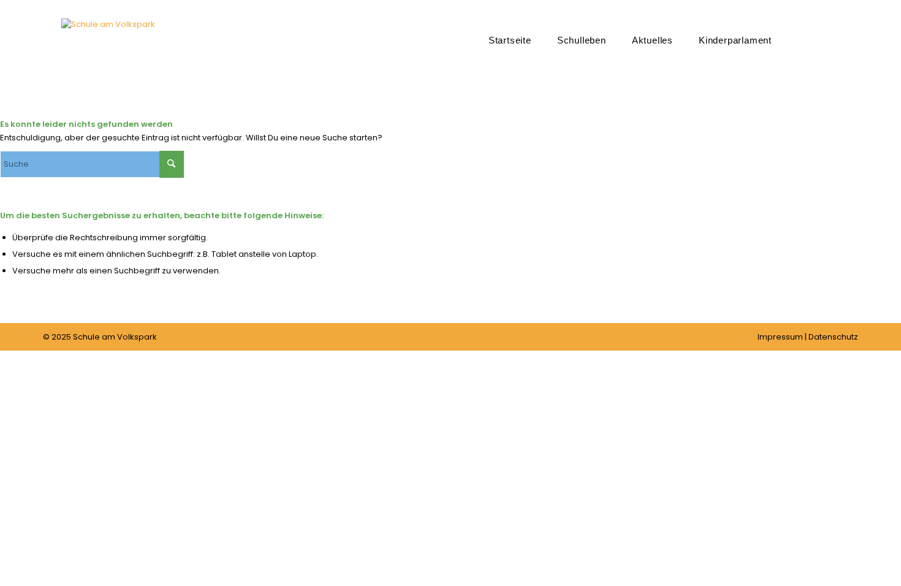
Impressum (780, 337)
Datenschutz (833, 337)
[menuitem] (510, 40)
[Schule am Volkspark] (108, 58)
